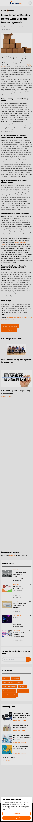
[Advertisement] (16, 475)
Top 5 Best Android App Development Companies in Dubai (19, 634)
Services (18, 682)
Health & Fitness (8, 682)
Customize (16, 813)
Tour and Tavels (23, 691)
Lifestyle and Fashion (9, 695)
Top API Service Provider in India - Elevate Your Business (19, 620)
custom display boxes (9, 330)
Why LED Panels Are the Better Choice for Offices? (19, 574)
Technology (15, 678)
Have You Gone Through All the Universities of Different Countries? (22, 738)
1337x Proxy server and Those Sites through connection (20, 749)
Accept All (16, 818)
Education (22, 686)
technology (17, 615)
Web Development (9, 691)
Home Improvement (9, 686)
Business (6, 678)
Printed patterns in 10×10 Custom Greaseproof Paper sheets (19, 605)
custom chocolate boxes (9, 326)
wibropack (5, 27)
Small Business (7, 11)
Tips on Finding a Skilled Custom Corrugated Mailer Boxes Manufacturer (21, 715)
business (16, 570)
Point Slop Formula (9, 757)
